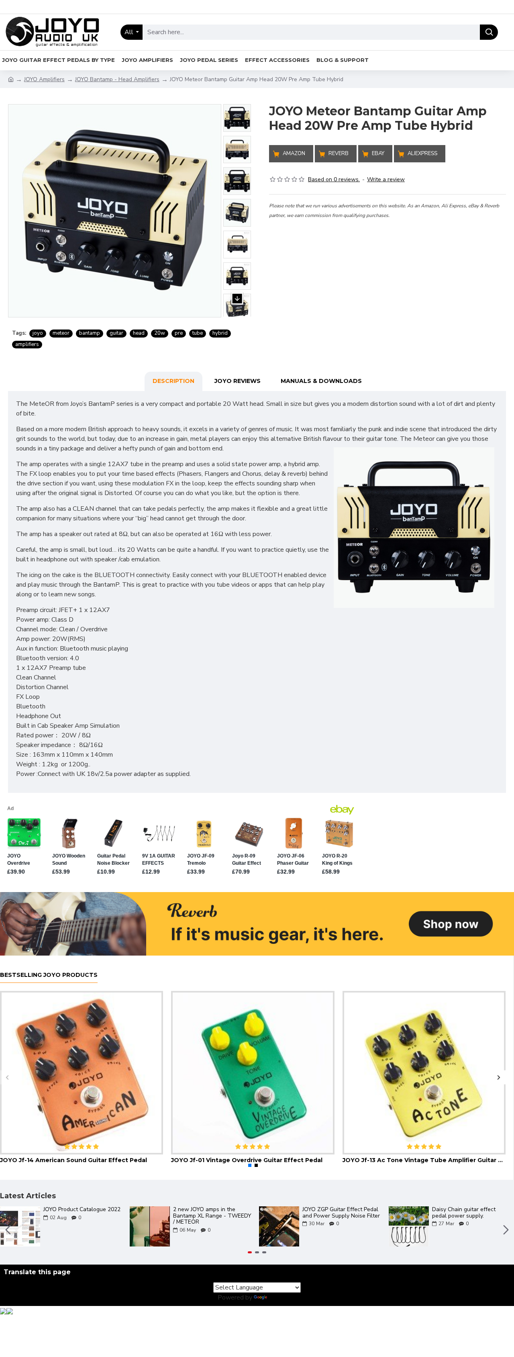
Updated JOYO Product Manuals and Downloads (99, 1212)
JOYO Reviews (237, 381)
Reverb (338, 153)
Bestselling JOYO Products (49, 975)
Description (173, 381)
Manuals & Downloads (321, 381)
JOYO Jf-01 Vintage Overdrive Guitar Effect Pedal (246, 1160)
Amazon (294, 153)
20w (159, 333)
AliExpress (422, 153)
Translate (282, 1297)
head (139, 333)
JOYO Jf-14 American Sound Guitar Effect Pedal (73, 1160)
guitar (116, 333)
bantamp (89, 333)
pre (179, 333)
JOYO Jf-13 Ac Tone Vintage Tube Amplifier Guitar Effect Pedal (424, 1160)
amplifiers (27, 344)
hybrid (220, 333)
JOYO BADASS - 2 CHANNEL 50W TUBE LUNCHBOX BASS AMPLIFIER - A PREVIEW (234, 1215)
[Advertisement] (387, 276)
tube (197, 333)
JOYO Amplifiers (44, 79)
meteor (61, 333)
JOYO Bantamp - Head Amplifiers (117, 79)
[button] (237, 96)
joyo (38, 333)
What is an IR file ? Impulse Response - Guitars (361, 1212)
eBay (378, 153)
